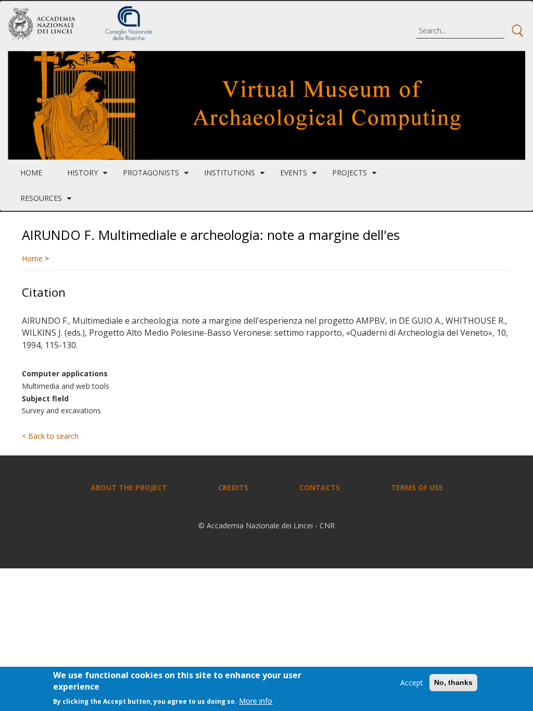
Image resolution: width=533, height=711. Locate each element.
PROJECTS (355, 176)
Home (32, 258)
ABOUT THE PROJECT (129, 487)
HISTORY (88, 176)
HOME (31, 172)
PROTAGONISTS (157, 176)
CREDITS (233, 487)
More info (255, 701)
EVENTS (300, 176)
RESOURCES (47, 202)
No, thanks (453, 682)
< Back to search (50, 436)
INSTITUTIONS (236, 176)
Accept (411, 683)
